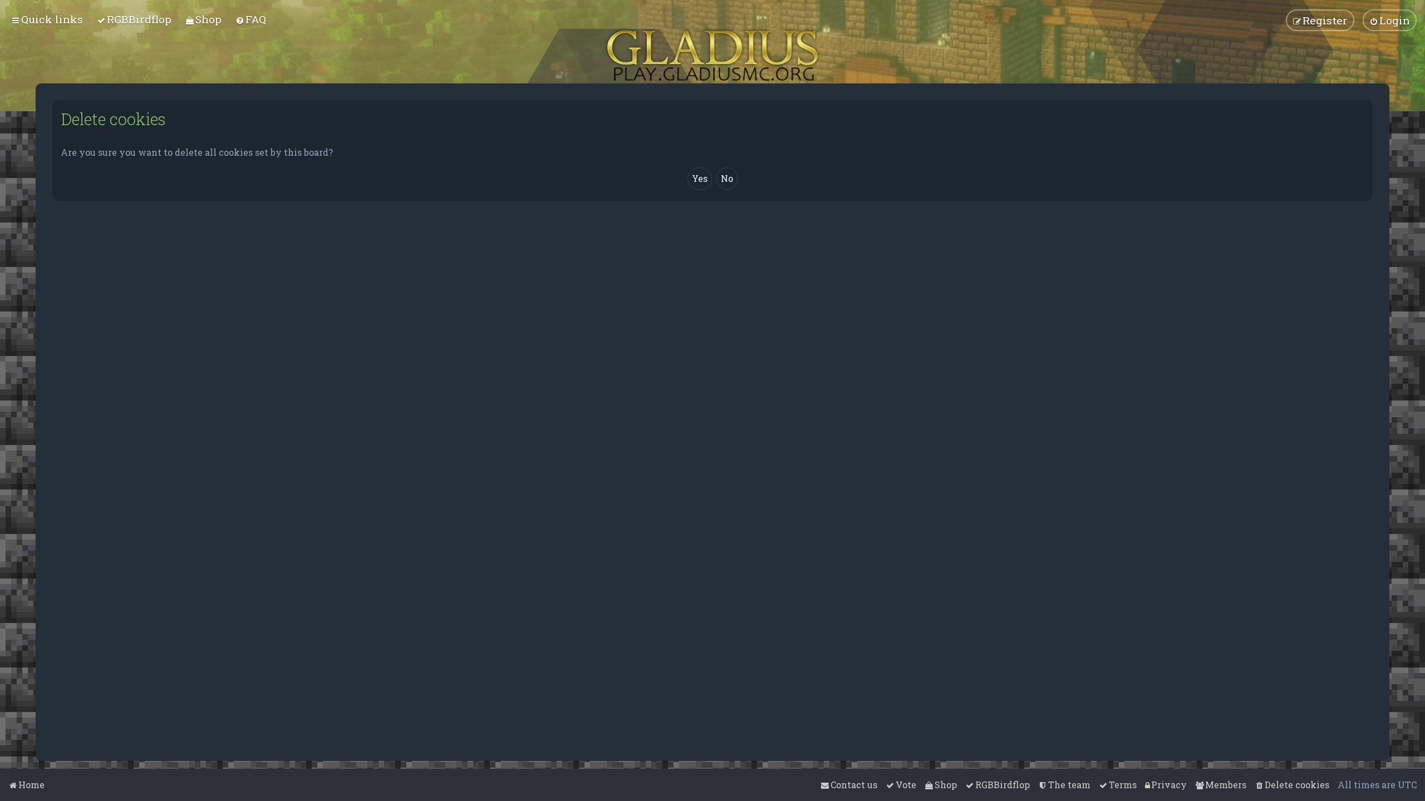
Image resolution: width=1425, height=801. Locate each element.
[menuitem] (134, 19)
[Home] (712, 55)
